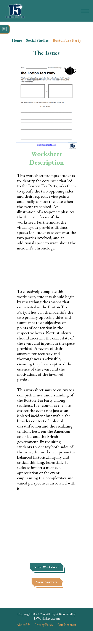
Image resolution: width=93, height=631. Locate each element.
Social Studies (37, 40)
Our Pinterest (67, 625)
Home (17, 40)
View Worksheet (46, 567)
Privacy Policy (44, 625)
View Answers (46, 582)
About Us (23, 625)
